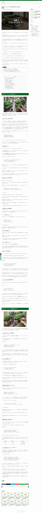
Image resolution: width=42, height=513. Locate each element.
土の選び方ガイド (7, 79)
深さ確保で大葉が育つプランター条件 (9, 86)
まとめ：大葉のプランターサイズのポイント (10, 88)
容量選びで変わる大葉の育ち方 (9, 87)
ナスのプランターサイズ (24, 437)
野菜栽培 (32, 21)
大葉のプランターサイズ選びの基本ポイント (10, 77)
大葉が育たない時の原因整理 (9, 81)
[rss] (39, 0)
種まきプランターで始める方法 (9, 80)
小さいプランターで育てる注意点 (9, 78)
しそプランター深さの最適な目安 (35, 30)
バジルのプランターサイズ (8, 303)
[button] (4, 484)
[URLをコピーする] (26, 484)
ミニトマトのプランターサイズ (16, 437)
